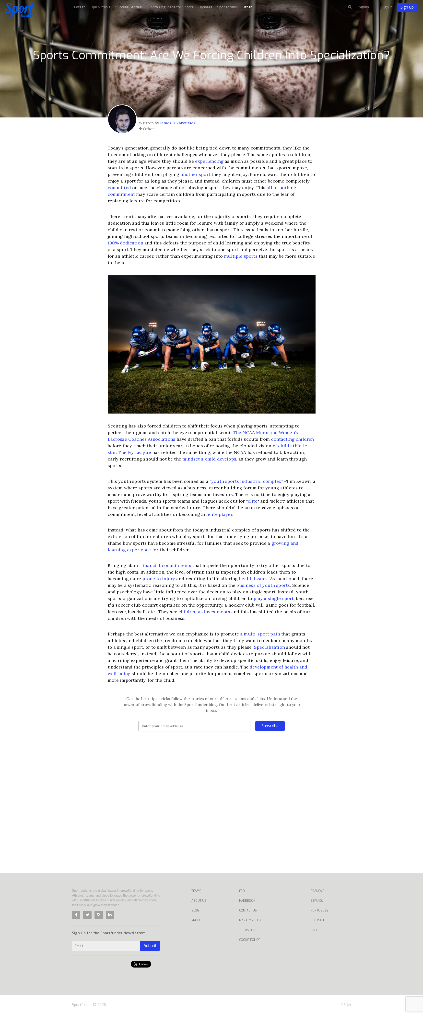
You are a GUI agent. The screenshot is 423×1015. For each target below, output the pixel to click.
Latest (79, 7)
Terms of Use (249, 930)
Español (317, 901)
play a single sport (274, 598)
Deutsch (317, 920)
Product (198, 920)
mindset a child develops (209, 459)
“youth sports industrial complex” (246, 481)
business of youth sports (263, 585)
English (316, 930)
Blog (195, 910)
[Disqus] (212, 810)
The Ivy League (134, 452)
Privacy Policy (250, 920)
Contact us (248, 910)
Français (318, 891)
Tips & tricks (100, 7)
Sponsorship (227, 7)
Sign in (386, 7)
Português (319, 910)
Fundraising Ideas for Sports (170, 7)
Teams (196, 891)
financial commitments (166, 565)
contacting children (292, 439)
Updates (205, 7)
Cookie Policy (249, 940)
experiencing (209, 161)
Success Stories (128, 7)
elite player (220, 514)
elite (253, 501)
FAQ (242, 891)
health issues (253, 578)
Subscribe (270, 725)
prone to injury (158, 578)
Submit (150, 945)
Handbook (247, 901)
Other (247, 7)
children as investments (204, 611)
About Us (198, 901)
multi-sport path (262, 634)
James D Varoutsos (178, 122)
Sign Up (407, 7)
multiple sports (240, 256)
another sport (195, 174)
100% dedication (125, 243)
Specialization (269, 647)
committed (119, 187)
